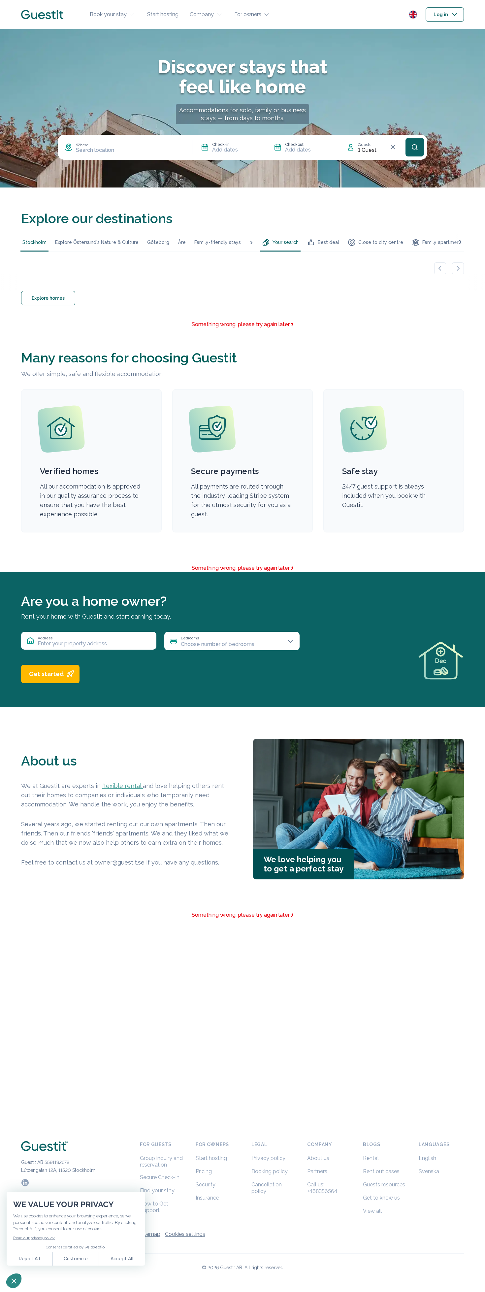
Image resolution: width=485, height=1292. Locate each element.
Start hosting (162, 14)
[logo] (42, 14)
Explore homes (48, 298)
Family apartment (442, 242)
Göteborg (158, 242)
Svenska (429, 1171)
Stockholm (34, 242)
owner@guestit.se (119, 862)
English (427, 1158)
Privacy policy (268, 1158)
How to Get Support (154, 1207)
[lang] (413, 14)
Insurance (207, 1198)
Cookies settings (185, 1234)
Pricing (204, 1171)
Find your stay (157, 1190)
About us (318, 1158)
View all (372, 1211)
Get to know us (381, 1198)
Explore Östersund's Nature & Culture (97, 242)
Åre (182, 242)
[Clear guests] (393, 147)
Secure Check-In (159, 1177)
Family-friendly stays (217, 242)
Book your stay (108, 14)
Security (205, 1184)
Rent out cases (381, 1171)
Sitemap (150, 1234)
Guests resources (384, 1184)
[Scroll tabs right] (460, 242)
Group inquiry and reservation (161, 1161)
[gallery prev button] (440, 268)
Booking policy (269, 1171)
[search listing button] (414, 147)
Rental (371, 1158)
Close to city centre (380, 242)
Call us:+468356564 (322, 1187)
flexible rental (122, 785)
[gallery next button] (458, 268)
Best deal (328, 242)
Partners (317, 1171)
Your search (286, 242)
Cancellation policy (266, 1187)
